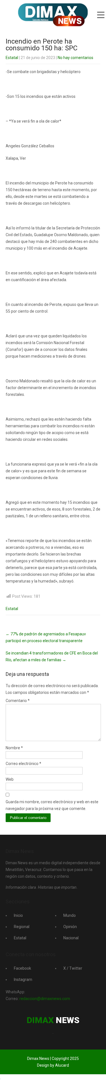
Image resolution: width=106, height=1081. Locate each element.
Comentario (18, 700)
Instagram (23, 979)
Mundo (69, 915)
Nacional (71, 938)
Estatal (12, 57)
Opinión (70, 926)
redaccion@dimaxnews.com (45, 998)
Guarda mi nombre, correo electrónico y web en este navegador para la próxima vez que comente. (52, 805)
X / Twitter (72, 968)
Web (10, 779)
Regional (21, 926)
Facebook (22, 968)
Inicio (18, 915)
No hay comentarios (75, 57)
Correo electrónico (23, 763)
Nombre (14, 748)
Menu (100, 15)
